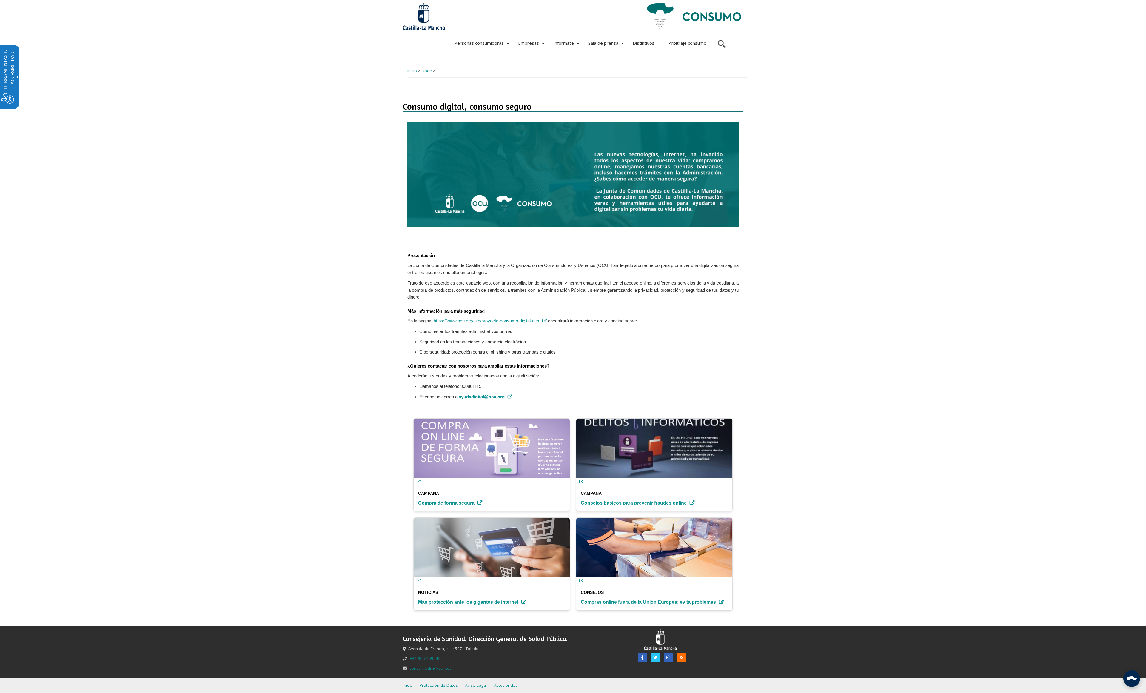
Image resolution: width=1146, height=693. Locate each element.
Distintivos (643, 43)
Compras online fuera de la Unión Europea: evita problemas (648, 602)
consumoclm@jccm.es (430, 668)
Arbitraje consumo (687, 43)
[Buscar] (721, 43)
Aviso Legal (476, 685)
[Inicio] (694, 16)
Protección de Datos (439, 685)
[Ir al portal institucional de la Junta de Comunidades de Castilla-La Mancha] (424, 16)
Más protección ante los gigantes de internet (468, 602)
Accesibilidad (506, 685)
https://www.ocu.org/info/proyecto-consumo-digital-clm (486, 321)
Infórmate (567, 45)
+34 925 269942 (424, 658)
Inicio (412, 70)
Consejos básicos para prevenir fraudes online (634, 502)
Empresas (532, 45)
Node (427, 70)
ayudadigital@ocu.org (482, 396)
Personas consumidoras (482, 45)
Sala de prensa (607, 45)
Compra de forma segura (446, 502)
